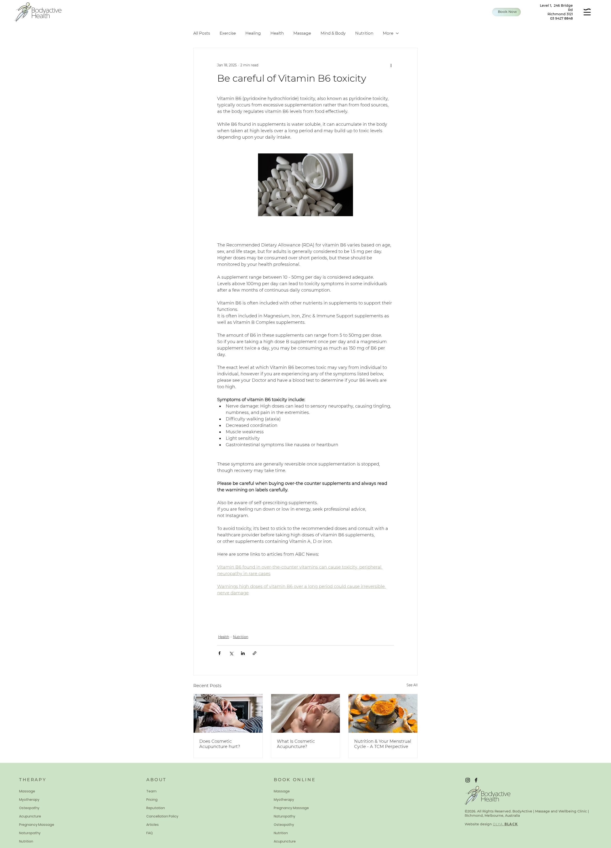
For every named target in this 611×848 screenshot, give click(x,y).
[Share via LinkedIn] (243, 653)
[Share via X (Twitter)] (231, 653)
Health (277, 33)
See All (412, 685)
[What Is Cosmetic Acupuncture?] (305, 713)
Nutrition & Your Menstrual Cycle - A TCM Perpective (382, 744)
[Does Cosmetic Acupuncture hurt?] (228, 713)
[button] (506, 12)
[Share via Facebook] (219, 653)
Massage (302, 33)
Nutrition (364, 33)
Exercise (228, 33)
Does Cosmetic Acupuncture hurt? (219, 744)
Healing (253, 33)
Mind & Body (333, 33)
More (388, 33)
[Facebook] (476, 780)
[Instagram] (468, 780)
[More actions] (391, 65)
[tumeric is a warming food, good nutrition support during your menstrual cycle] (382, 713)
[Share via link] (254, 653)
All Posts (201, 33)
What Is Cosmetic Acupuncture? (296, 744)
